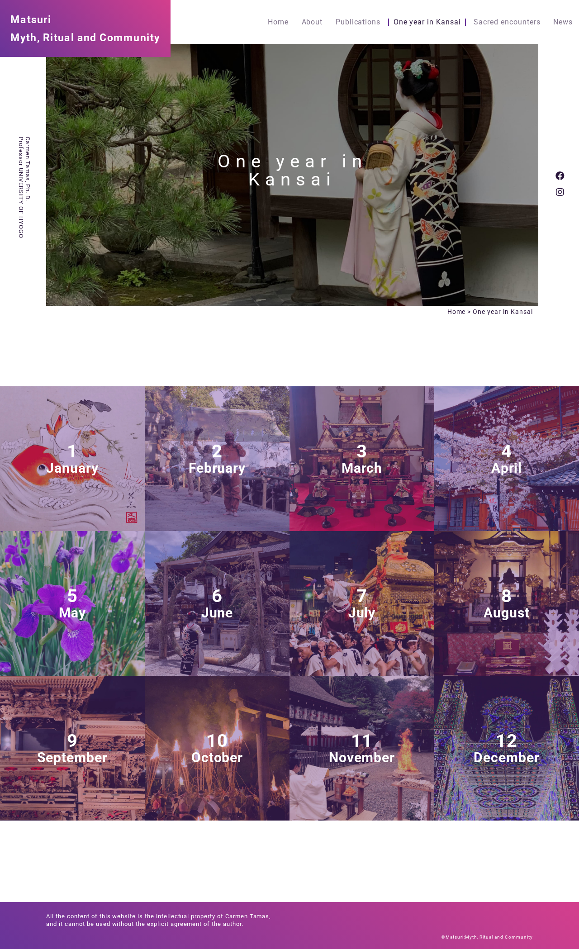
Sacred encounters (507, 22)
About (312, 22)
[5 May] (72, 672)
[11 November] (362, 816)
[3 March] (362, 527)
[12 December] (506, 816)
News (563, 22)
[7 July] (362, 672)
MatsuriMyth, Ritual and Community (85, 28)
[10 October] (217, 816)
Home (278, 22)
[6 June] (217, 672)
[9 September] (72, 816)
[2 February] (217, 527)
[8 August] (506, 672)
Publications (358, 22)
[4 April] (506, 527)
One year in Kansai (427, 22)
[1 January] (72, 527)
